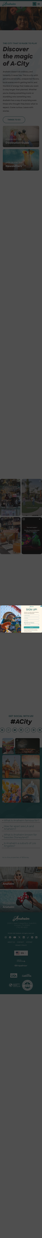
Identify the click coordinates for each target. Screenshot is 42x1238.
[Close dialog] (41, 606)
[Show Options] (38, 624)
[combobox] (31, 624)
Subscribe (31, 627)
